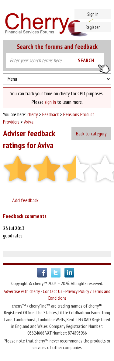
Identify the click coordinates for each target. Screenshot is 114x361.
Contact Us (52, 291)
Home (57, 21)
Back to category (91, 133)
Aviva (28, 121)
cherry (32, 114)
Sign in (92, 14)
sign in (50, 102)
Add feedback (24, 200)
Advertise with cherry (22, 291)
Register (93, 27)
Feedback (50, 114)
